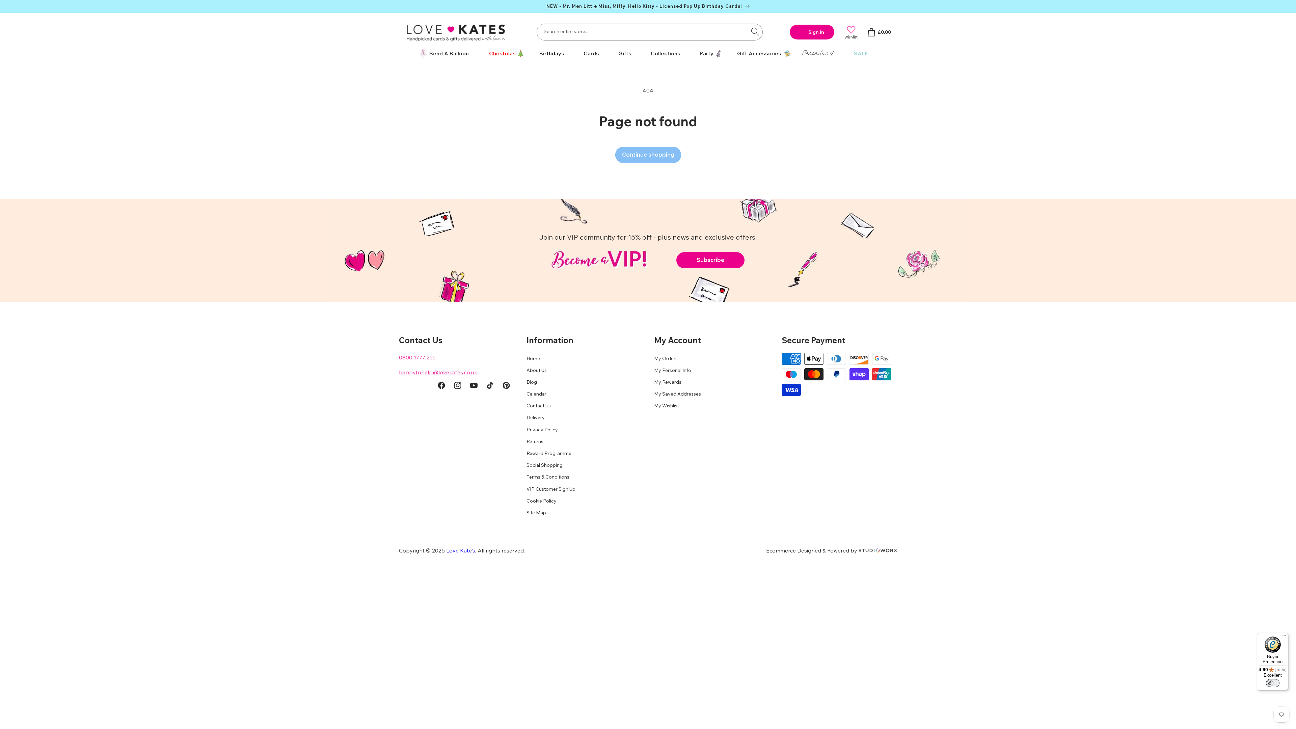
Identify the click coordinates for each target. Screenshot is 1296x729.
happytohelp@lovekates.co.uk (438, 372)
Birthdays (551, 53)
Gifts (624, 53)
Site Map (536, 513)
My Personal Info (672, 370)
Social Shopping (544, 465)
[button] (504, 53)
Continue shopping (648, 154)
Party (706, 53)
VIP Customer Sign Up (550, 489)
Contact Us (538, 406)
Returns (534, 441)
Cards (591, 53)
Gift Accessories (759, 53)
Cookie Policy (541, 501)
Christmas (502, 53)
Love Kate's (460, 550)
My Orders (666, 358)
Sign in (816, 32)
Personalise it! (818, 53)
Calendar (536, 394)
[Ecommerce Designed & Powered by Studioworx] (878, 550)
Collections (665, 53)
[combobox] (649, 32)
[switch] (1272, 683)
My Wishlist (666, 406)
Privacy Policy (542, 430)
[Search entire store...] (755, 31)
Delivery (535, 417)
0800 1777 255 (417, 357)
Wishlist (851, 37)
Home (533, 358)
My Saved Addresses (677, 394)
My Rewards (667, 382)
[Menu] (1284, 637)
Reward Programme (548, 453)
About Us (536, 370)
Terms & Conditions (547, 477)
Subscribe (710, 259)
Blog (531, 382)
